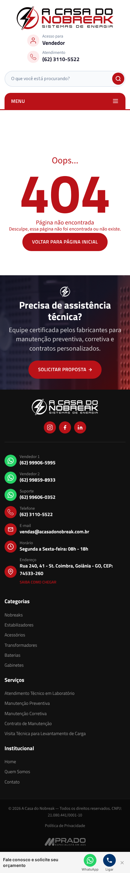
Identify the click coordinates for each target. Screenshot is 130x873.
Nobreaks (14, 614)
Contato (12, 781)
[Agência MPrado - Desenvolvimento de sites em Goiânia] (65, 841)
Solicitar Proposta (62, 369)
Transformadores (21, 645)
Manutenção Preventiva (27, 703)
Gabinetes (14, 665)
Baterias (13, 655)
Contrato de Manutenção (28, 723)
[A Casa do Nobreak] (65, 18)
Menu (18, 101)
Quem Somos (17, 771)
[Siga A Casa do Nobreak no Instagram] (50, 427)
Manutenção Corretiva (26, 713)
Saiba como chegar (38, 582)
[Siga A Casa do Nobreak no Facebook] (65, 427)
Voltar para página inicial (65, 242)
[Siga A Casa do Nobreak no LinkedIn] (80, 427)
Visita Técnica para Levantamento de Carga (45, 733)
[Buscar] (118, 79)
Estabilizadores (19, 624)
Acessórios (15, 634)
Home (10, 761)
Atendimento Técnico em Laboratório (39, 693)
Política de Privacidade (65, 826)
